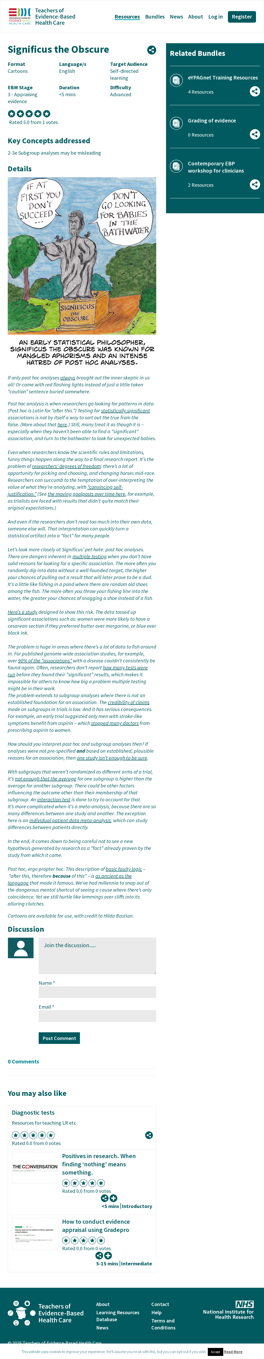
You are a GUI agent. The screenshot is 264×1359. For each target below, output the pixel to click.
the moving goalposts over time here (86, 494)
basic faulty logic (124, 869)
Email (46, 1006)
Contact (160, 1304)
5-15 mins (107, 1263)
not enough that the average (45, 778)
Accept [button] (215, 1352)
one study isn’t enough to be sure (112, 757)
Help (156, 1312)
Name (47, 983)
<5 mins (110, 1206)
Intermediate (136, 1263)
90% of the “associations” (45, 660)
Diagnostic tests (33, 1112)
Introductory (137, 1206)
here (62, 424)
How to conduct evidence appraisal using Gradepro (96, 1226)
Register (242, 16)
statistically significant (125, 410)
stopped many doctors (115, 723)
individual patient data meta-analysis (70, 820)
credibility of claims (129, 702)
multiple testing (89, 556)
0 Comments (23, 1061)
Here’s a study (22, 612)
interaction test (53, 799)
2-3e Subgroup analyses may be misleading (54, 152)
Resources (127, 16)
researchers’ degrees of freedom (66, 466)
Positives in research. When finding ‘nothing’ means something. (99, 1164)
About (195, 16)
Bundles (155, 16)
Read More (233, 1351)
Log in (215, 16)
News (176, 16)
